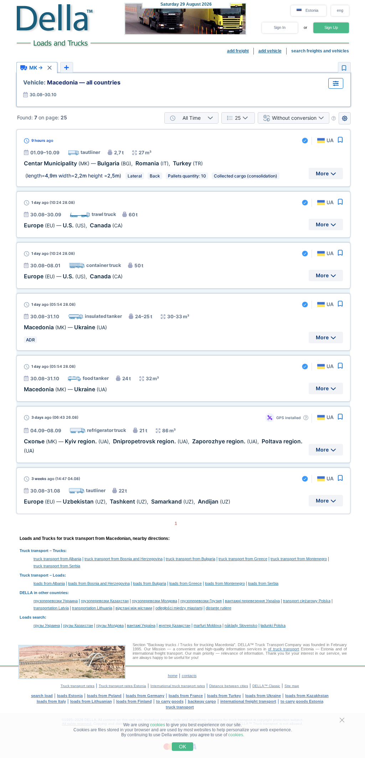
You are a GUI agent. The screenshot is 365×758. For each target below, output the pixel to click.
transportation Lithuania (92, 608)
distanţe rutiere (218, 608)
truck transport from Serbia (57, 566)
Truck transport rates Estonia (122, 686)
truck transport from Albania (57, 559)
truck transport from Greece (243, 559)
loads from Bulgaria (149, 583)
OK (182, 746)
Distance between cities (228, 686)
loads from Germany (145, 695)
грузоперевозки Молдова (154, 601)
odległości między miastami (178, 608)
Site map (291, 686)
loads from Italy (51, 701)
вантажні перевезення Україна (252, 601)
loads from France (186, 695)
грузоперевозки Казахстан (105, 601)
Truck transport (34, 550)
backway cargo (202, 701)
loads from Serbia (263, 583)
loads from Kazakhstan (307, 695)
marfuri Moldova (207, 625)
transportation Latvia (51, 608)
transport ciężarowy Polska (306, 601)
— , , (113, 163)
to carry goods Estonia (302, 701)
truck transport (180, 707)
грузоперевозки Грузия (201, 601)
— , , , (127, 502)
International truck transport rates (177, 686)
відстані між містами (133, 608)
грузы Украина (47, 625)
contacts (189, 676)
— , (73, 225)
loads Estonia (70, 695)
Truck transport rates (77, 686)
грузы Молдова (110, 625)
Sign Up (331, 27)
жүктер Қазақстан (174, 625)
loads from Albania (49, 583)
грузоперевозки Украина (56, 601)
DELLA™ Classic (266, 686)
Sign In (280, 27)
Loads (59, 575)
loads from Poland (104, 695)
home (173, 676)
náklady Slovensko (241, 625)
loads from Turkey (224, 695)
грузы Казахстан (78, 625)
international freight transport (248, 701)
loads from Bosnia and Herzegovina (99, 583)
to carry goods (170, 701)
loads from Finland (134, 701)
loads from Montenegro (225, 583)
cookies (157, 724)
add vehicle (270, 50)
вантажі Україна (141, 625)
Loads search (32, 617)
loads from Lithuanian (91, 701)
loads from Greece (185, 583)
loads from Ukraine (263, 695)
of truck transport (283, 649)
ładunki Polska (273, 625)
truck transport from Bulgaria (190, 559)
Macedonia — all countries (71, 82)
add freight (238, 50)
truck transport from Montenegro (299, 559)
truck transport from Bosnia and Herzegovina (123, 559)
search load (42, 695)
